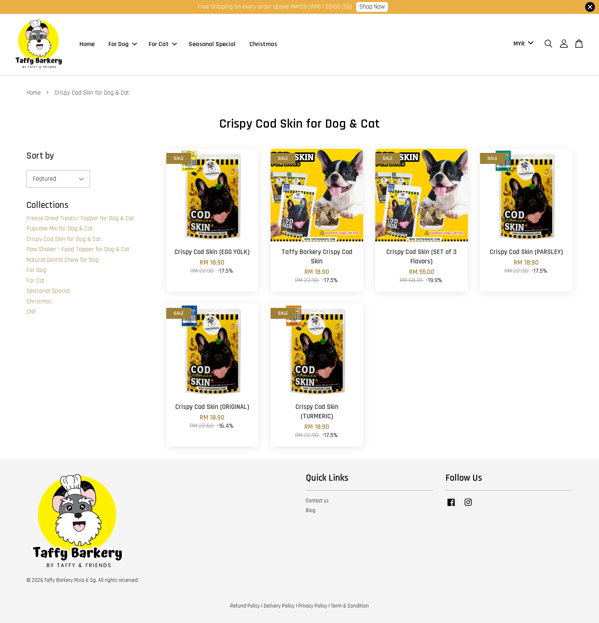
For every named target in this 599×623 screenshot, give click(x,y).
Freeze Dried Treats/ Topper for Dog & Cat (80, 218)
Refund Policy (245, 606)
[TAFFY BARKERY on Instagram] (468, 506)
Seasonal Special (212, 44)
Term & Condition (350, 606)
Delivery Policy (279, 606)
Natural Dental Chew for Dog (62, 260)
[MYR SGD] (522, 44)
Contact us (317, 500)
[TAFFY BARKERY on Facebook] (451, 506)
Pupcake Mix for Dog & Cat (59, 228)
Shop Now (372, 7)
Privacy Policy (312, 606)
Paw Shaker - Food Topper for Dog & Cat (78, 249)
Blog (310, 510)
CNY (31, 312)
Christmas (263, 44)
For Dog (118, 44)
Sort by (40, 156)
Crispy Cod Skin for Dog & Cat (63, 239)
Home (87, 44)
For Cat (159, 44)
